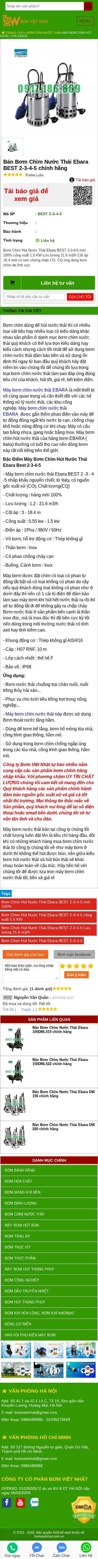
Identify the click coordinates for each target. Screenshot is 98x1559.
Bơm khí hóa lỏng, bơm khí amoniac (40, 1313)
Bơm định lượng (21, 1203)
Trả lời (8, 1009)
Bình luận (34, 175)
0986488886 (32, 1419)
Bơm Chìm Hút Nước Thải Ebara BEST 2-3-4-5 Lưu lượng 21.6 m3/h (45, 930)
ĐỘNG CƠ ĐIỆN (18, 1324)
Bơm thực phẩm (20, 1258)
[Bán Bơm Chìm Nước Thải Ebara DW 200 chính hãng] (14, 1150)
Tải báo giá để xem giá (26, 194)
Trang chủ (14, 32)
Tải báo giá (85, 180)
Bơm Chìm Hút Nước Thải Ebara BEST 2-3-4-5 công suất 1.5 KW (46, 917)
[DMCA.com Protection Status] (84, 1523)
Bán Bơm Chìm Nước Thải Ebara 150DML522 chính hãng (60, 1062)
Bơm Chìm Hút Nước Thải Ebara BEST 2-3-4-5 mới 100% (45, 904)
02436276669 (58, 1419)
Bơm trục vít (17, 1247)
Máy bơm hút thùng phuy (29, 1269)
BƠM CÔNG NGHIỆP (22, 1280)
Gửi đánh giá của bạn (25, 954)
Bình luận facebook (74, 954)
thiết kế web (62, 1533)
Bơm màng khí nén (22, 1192)
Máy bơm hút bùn (22, 1225)
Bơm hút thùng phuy (25, 1302)
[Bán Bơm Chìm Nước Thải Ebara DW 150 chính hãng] (14, 1117)
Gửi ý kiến (76, 975)
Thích (26, 1009)
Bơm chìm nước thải (43, 32)
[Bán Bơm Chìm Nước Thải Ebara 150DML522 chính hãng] (14, 1084)
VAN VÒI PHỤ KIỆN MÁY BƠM (30, 1335)
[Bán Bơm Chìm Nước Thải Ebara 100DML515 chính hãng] (14, 1052)
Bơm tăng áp (17, 1236)
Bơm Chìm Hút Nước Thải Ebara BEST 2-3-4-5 (41, 940)
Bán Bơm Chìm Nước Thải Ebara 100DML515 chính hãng (60, 1030)
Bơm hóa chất (18, 1181)
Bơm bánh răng (20, 1170)
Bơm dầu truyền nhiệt (27, 1291)
